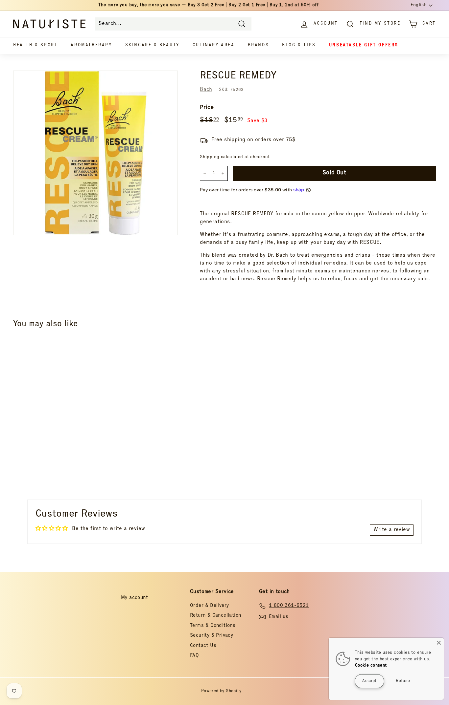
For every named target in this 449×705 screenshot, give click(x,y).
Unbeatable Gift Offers (363, 45)
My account (134, 597)
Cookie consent (371, 666)
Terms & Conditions (212, 625)
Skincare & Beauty (152, 45)
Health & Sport (35, 45)
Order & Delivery (209, 605)
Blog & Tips (299, 45)
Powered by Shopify (221, 691)
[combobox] (173, 24)
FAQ (194, 655)
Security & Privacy (211, 635)
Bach (206, 90)
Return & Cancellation (215, 615)
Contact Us (203, 645)
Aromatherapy (91, 45)
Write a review (391, 530)
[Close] (439, 642)
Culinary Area (214, 45)
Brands (258, 45)
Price (207, 108)
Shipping (209, 157)
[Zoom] (95, 153)
